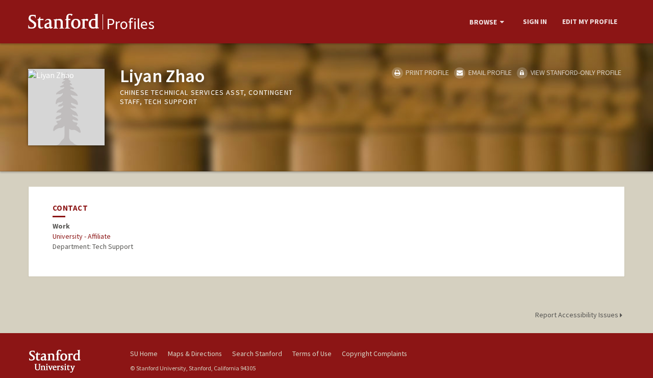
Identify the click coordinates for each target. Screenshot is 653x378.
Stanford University (71, 360)
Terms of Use (312, 353)
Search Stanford (257, 353)
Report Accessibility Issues (577, 314)
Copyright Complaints (374, 353)
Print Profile (426, 72)
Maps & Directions (195, 353)
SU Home (144, 353)
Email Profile (489, 72)
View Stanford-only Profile (575, 72)
